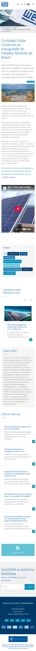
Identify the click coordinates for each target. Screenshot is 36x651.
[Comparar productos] (21, 4)
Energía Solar (13, 254)
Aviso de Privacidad (8, 645)
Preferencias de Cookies (20, 639)
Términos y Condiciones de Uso (12, 646)
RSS (23, 646)
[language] (29, 4)
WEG (4, 4)
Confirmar (30, 587)
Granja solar (27, 269)
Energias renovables (11, 265)
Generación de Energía (12, 261)
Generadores (9, 257)
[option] (18, 322)
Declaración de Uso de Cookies (24, 645)
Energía (23, 254)
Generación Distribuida (12, 269)
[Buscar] (25, 4)
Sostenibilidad (9, 273)
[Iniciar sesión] (18, 4)
